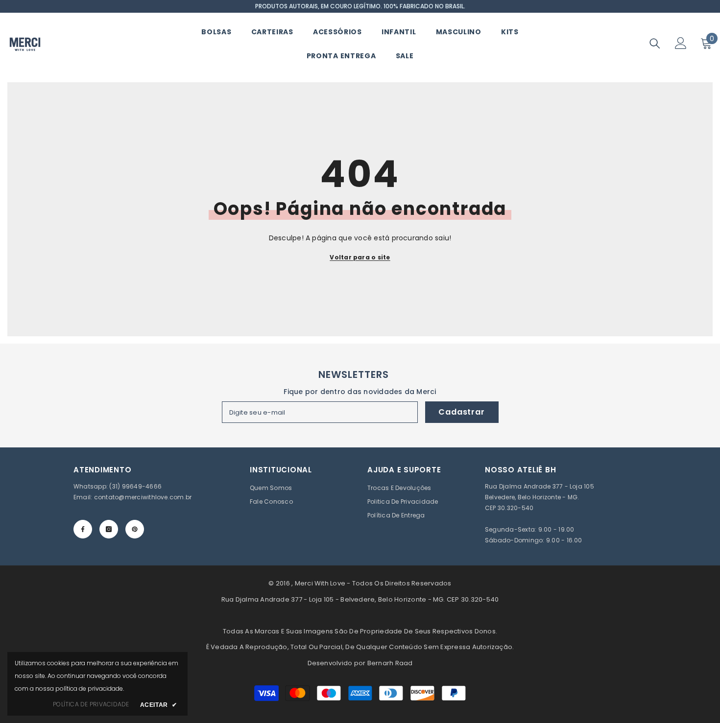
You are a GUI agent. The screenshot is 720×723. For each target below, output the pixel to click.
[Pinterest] (134, 529)
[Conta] (681, 43)
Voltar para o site (360, 257)
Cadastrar (461, 412)
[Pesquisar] (654, 43)
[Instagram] (108, 529)
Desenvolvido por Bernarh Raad (360, 663)
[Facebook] (82, 529)
